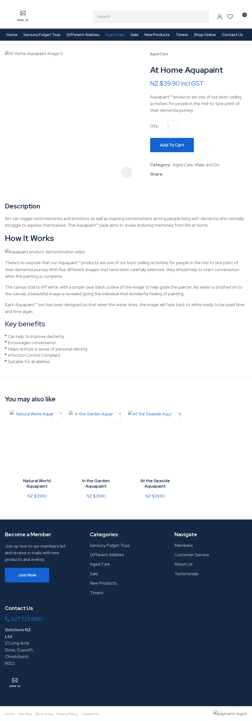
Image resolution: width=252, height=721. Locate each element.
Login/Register (219, 16)
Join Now (27, 575)
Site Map (25, 714)
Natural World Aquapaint (37, 483)
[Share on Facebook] (166, 174)
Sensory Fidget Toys (42, 34)
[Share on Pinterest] (188, 174)
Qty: (154, 126)
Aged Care (115, 34)
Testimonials (186, 573)
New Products (157, 34)
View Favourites (230, 16)
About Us (183, 564)
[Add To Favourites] (202, 145)
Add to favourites (56, 417)
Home (12, 34)
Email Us (22, 20)
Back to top (44, 714)
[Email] (180, 174)
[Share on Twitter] (172, 174)
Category (160, 164)
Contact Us (232, 34)
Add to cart (172, 145)
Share (156, 174)
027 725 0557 (27, 619)
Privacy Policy (67, 714)
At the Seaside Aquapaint (155, 483)
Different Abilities (83, 34)
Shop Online (205, 34)
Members (183, 545)
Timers (182, 34)
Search (203, 17)
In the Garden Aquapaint (96, 483)
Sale (135, 34)
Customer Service (191, 554)
